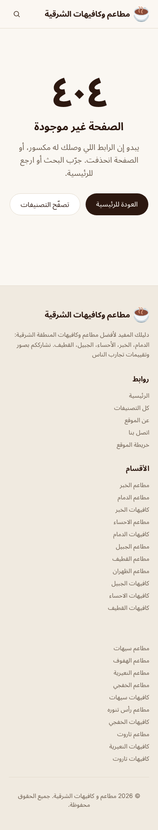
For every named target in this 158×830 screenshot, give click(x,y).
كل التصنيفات (131, 407)
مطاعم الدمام (133, 497)
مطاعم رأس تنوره (128, 709)
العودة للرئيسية (117, 203)
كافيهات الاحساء (129, 595)
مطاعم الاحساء (131, 521)
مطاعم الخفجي (131, 684)
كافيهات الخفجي (129, 721)
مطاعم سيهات (131, 648)
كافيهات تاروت (131, 758)
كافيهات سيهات (129, 697)
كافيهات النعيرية (129, 746)
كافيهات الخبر (132, 509)
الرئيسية (139, 395)
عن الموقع (137, 420)
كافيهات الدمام (131, 534)
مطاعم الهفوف (131, 660)
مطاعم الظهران (131, 570)
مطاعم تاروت (133, 733)
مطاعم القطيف (130, 558)
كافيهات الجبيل (130, 583)
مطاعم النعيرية (131, 672)
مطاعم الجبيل (132, 546)
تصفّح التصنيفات (45, 204)
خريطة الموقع (133, 444)
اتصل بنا (139, 432)
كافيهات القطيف (128, 607)
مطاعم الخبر (134, 484)
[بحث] (17, 14)
